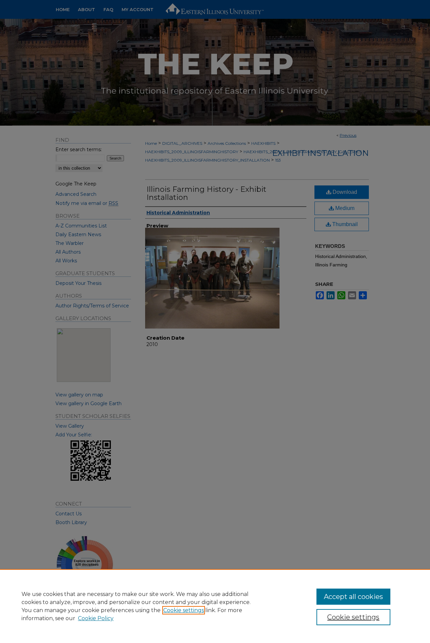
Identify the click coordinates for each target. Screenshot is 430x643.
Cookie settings (183, 610)
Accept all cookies (353, 597)
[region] (215, 606)
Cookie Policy (96, 618)
